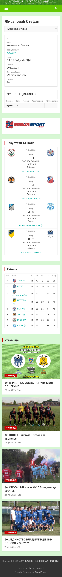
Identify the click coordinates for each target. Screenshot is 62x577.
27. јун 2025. (10, 442)
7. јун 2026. (31, 150)
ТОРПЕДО (21, 314)
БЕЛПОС (21, 309)
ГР (48, 276)
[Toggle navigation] (6, 8)
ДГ (37, 276)
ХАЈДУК (11, 52)
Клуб (14, 276)
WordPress (40, 572)
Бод (54, 276)
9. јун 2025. (10, 547)
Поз (7, 276)
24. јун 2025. (10, 495)
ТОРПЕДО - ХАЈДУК (31, 198)
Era (19, 390)
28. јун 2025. (10, 390)
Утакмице (11, 340)
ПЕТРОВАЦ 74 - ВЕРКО (31, 252)
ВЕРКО (20, 286)
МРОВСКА (21, 320)
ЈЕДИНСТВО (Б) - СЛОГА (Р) (31, 225)
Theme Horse (35, 568)
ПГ (42, 276)
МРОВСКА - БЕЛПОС (31, 171)
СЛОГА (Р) (21, 325)
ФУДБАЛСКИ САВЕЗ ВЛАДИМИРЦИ (39, 561)
